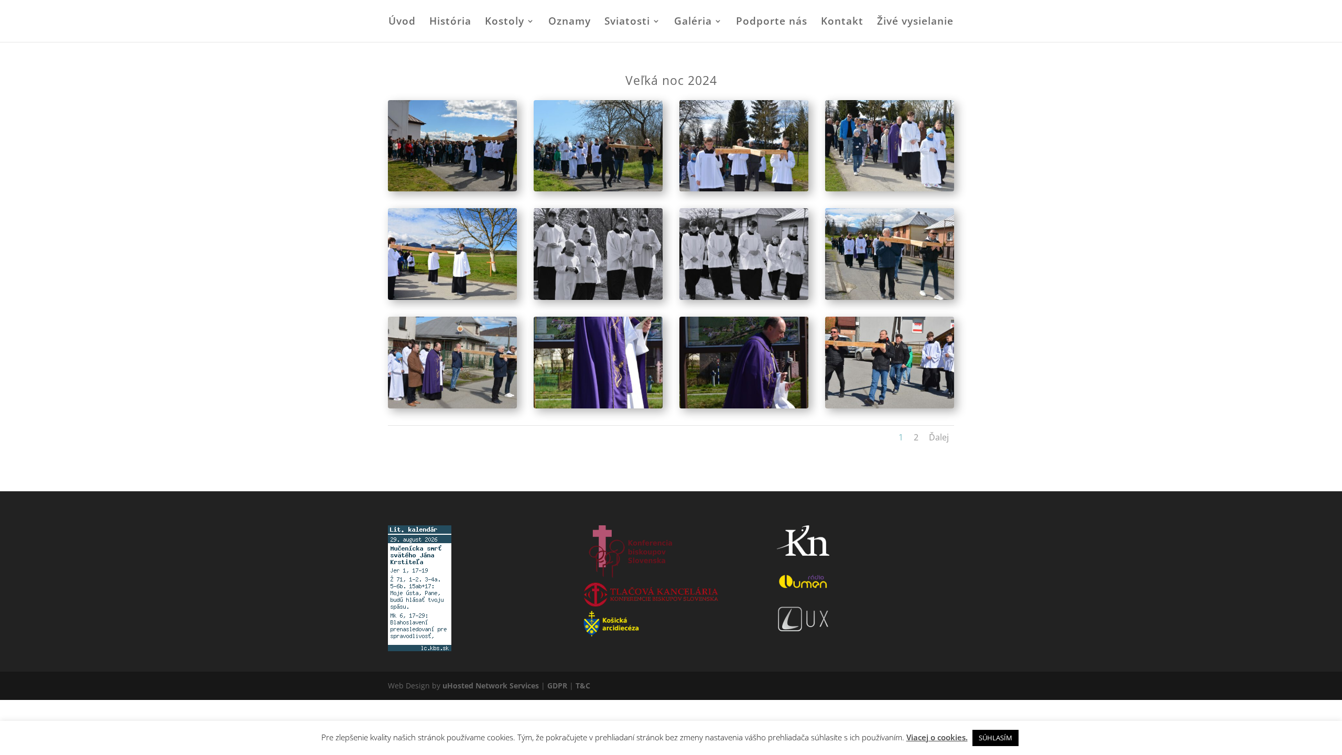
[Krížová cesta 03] (743, 188)
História (450, 22)
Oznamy (569, 22)
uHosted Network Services (490, 686)
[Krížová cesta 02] (598, 188)
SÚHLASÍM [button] (995, 737)
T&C (583, 686)
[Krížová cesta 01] (452, 188)
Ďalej (939, 437)
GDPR (557, 686)
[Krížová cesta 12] (889, 406)
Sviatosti (627, 22)
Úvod (402, 22)
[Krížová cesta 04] (889, 188)
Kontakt (842, 22)
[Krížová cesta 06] (598, 297)
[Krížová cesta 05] (452, 297)
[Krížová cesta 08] (889, 297)
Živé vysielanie (915, 22)
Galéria (693, 22)
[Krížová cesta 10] (598, 406)
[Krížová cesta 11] (743, 406)
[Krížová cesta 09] (452, 406)
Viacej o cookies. (937, 737)
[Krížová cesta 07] (743, 297)
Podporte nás (771, 22)
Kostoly (504, 22)
